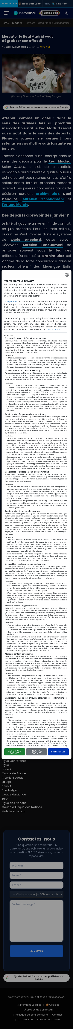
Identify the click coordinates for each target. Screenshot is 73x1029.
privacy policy (53, 329)
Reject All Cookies (36, 752)
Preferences (58, 751)
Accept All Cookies (14, 752)
